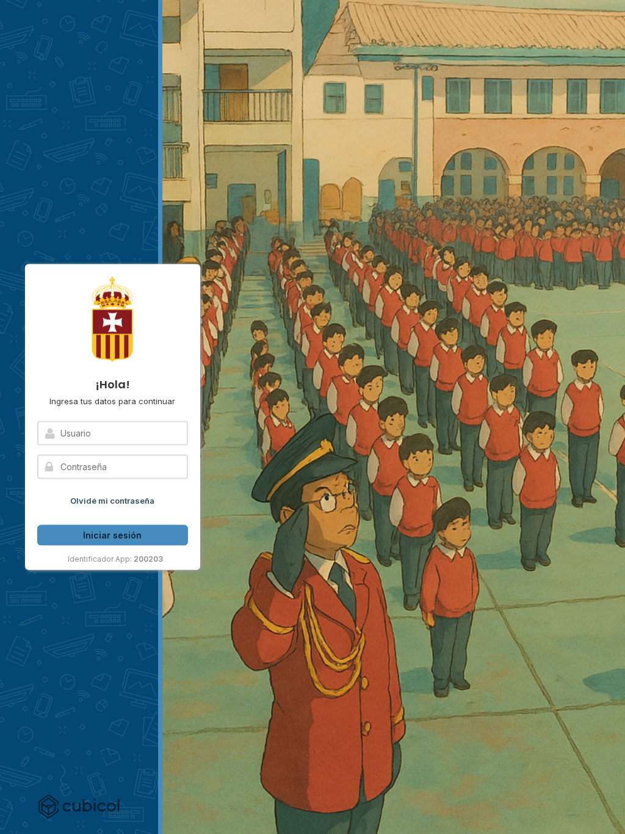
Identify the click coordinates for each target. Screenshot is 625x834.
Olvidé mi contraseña (112, 501)
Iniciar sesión (112, 534)
